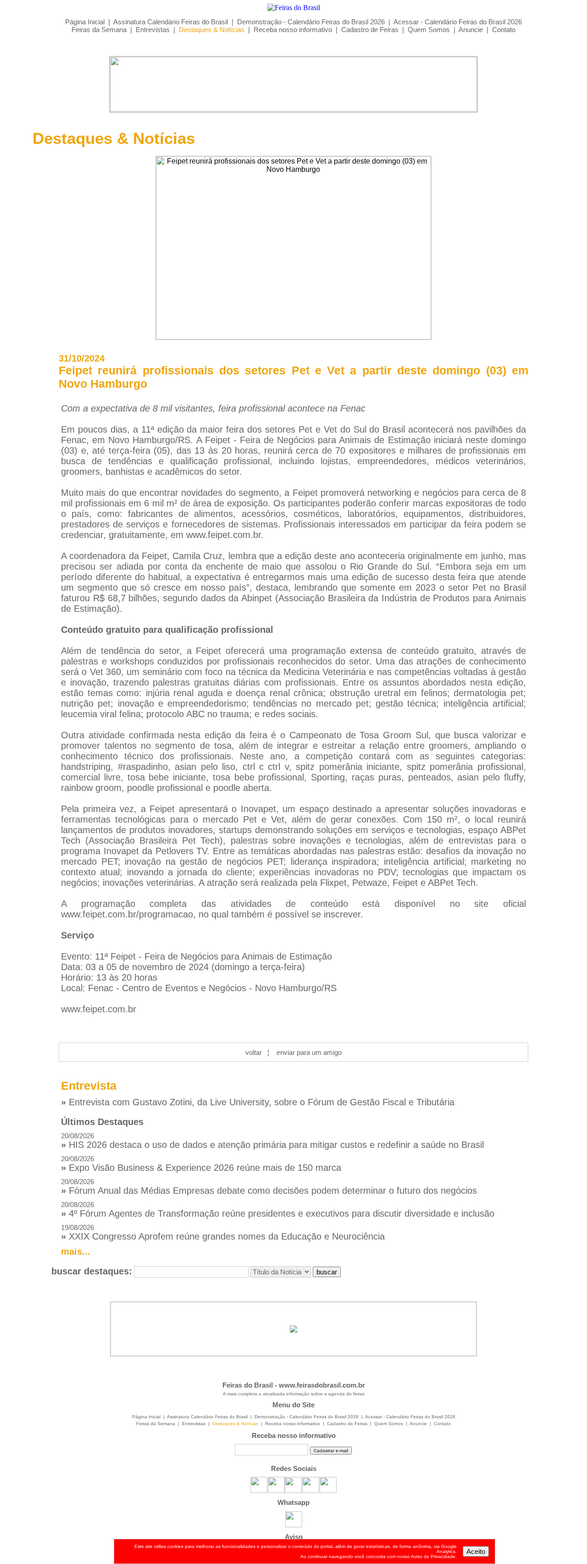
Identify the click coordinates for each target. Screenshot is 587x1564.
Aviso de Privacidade (433, 1556)
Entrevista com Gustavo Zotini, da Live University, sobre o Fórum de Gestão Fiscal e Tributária (257, 1102)
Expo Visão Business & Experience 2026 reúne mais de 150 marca (201, 1164)
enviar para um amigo (309, 1052)
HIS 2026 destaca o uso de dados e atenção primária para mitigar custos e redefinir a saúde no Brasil (272, 1141)
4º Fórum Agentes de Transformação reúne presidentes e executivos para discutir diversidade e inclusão (277, 1209)
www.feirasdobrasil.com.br (322, 1385)
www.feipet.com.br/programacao (127, 914)
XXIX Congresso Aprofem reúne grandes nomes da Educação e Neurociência (223, 1232)
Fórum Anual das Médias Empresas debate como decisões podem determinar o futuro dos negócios (269, 1187)
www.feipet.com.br (98, 1009)
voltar (253, 1052)
